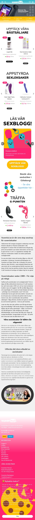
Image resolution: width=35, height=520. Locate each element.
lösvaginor (15, 376)
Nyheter (3, 453)
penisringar (27, 374)
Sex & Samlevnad (6, 460)
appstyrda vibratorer (14, 365)
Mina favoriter (5, 449)
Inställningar (17, 509)
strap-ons (21, 376)
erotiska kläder (29, 376)
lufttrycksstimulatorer (7, 359)
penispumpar (5, 378)
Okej (17, 516)
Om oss (3, 451)
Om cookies (4, 456)
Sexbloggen (5, 458)
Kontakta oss (5, 447)
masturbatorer (9, 361)
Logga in (3, 443)
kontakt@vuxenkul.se (7, 430)
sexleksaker (21, 328)
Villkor (3, 445)
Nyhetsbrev (4, 454)
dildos (3, 376)
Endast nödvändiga (17, 512)
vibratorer (8, 376)
